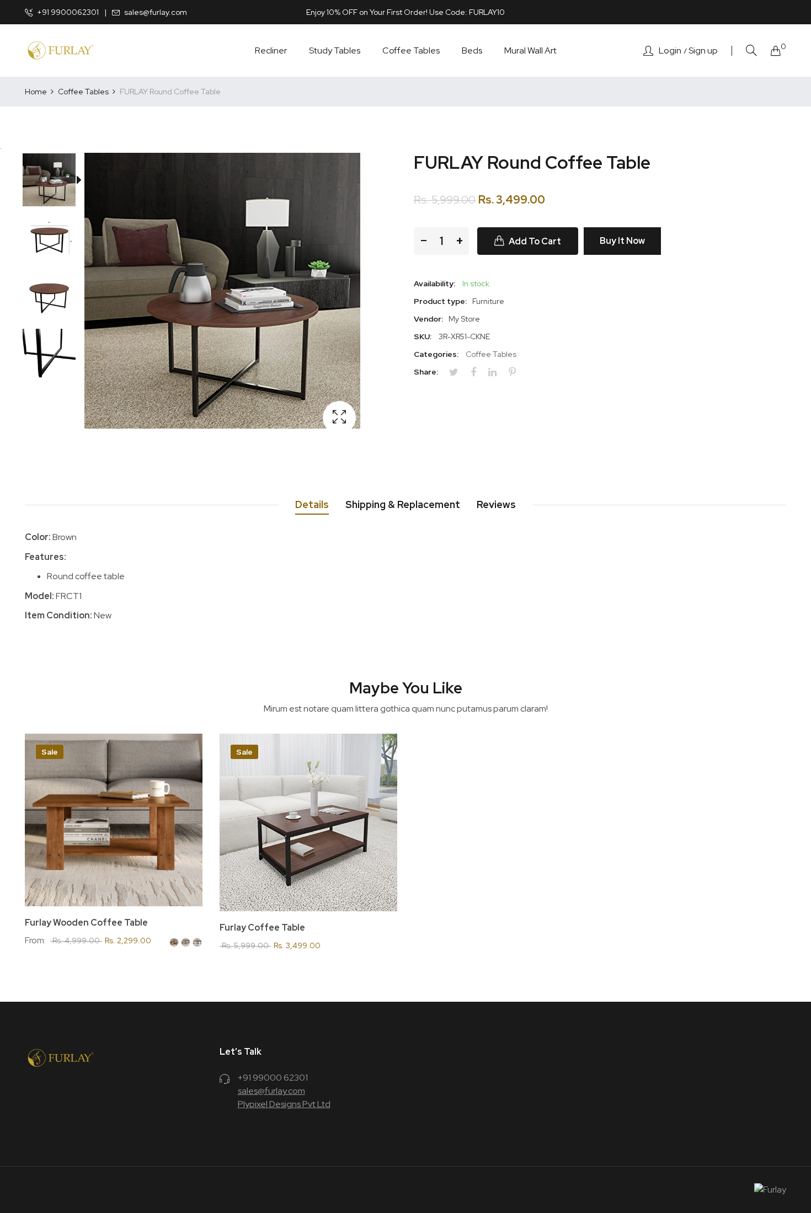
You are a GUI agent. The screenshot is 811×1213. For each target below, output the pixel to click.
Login (670, 51)
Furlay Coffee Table (262, 927)
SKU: (422, 336)
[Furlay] (61, 50)
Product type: (440, 301)
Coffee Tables (491, 354)
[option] (54, 182)
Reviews (496, 504)
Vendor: (428, 319)
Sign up (703, 51)
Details (312, 504)
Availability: (434, 283)
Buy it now (622, 241)
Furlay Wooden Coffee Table (86, 922)
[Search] (751, 50)
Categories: (436, 354)
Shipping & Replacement (402, 504)
